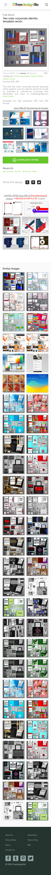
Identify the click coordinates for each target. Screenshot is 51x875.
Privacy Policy (10, 840)
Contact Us (10, 850)
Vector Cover (9, 79)
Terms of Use (33, 840)
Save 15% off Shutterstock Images (31, 108)
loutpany (23, 73)
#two (35, 171)
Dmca (7, 845)
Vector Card (36, 76)
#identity (27, 171)
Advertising (32, 835)
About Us (9, 835)
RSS (29, 845)
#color (18, 171)
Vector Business (21, 76)
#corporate (8, 171)
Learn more (8, 96)
